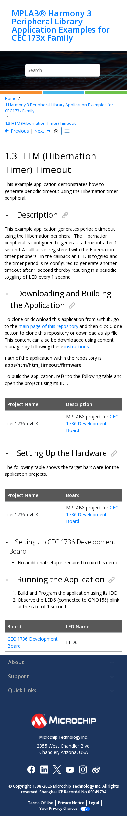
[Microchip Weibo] (96, 769)
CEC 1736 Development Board (92, 423)
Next (39, 131)
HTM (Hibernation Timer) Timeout (40, 123)
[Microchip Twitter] (57, 769)
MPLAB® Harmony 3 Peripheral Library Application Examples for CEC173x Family (61, 25)
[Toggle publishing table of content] (67, 131)
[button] (7, 215)
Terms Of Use (40, 803)
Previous (20, 131)
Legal (94, 803)
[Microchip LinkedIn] (44, 769)
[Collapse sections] (56, 131)
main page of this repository (48, 326)
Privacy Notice (71, 803)
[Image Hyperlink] (70, 769)
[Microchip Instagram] (83, 769)
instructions (76, 346)
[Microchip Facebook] (31, 769)
